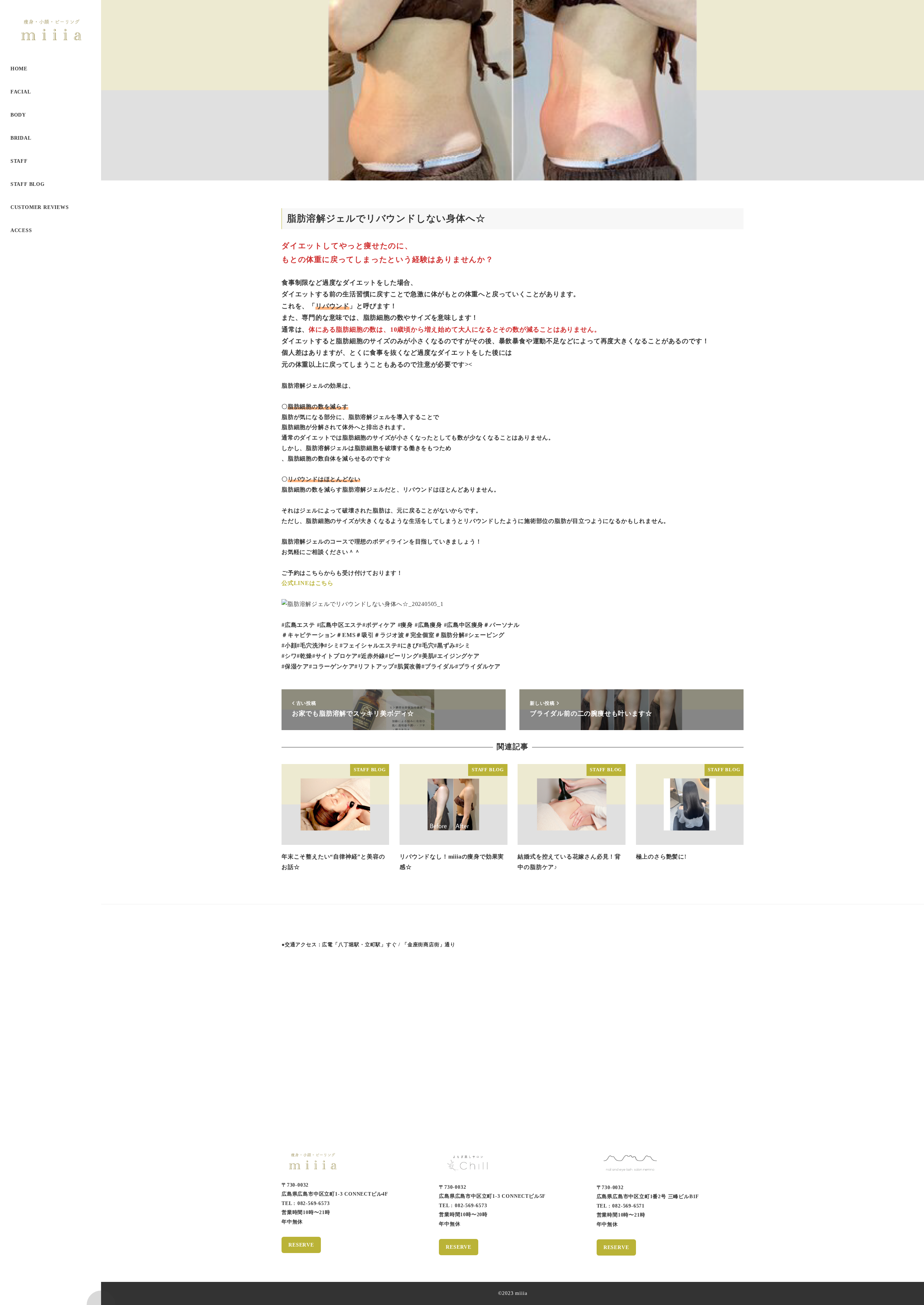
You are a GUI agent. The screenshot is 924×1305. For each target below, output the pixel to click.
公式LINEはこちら (308, 583)
